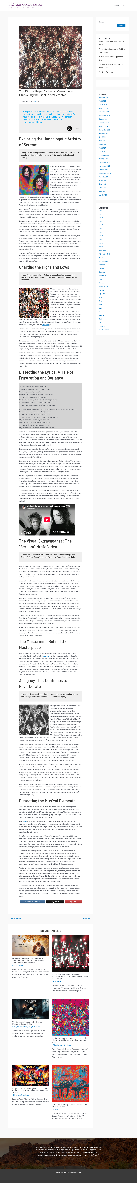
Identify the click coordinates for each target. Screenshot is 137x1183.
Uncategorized (104, 330)
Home (116, 5)
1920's (101, 211)
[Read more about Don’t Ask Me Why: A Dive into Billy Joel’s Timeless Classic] (70, 1083)
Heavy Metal (32, 1027)
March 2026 (103, 105)
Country (101, 268)
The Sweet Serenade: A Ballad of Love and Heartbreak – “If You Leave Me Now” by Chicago (70, 977)
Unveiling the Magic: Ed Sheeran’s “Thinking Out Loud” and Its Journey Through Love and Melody (28, 960)
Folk (100, 279)
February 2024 (104, 123)
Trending (102, 326)
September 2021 (105, 130)
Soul (100, 323)
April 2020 (102, 191)
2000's (101, 239)
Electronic (102, 276)
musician (46, 656)
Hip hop (101, 290)
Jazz (58, 981)
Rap (100, 312)
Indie (100, 297)
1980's (101, 232)
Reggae (101, 315)
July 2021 (102, 137)
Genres (101, 283)
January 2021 (103, 159)
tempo (24, 821)
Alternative (102, 250)
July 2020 (102, 180)
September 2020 (105, 173)
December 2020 (104, 162)
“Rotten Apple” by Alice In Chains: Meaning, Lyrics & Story (27, 1023)
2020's (101, 247)
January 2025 (103, 108)
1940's (101, 218)
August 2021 (103, 134)
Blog (123, 5)
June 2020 (102, 184)
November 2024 (104, 115)
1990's (14, 1027)
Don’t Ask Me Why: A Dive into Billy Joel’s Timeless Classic (70, 1105)
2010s (14, 965)
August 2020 (103, 177)
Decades (102, 272)
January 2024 (103, 126)
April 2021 (102, 148)
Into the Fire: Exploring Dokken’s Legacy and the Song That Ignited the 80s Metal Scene (30, 1090)
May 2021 (102, 144)
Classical (102, 265)
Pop (18, 965)
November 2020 (104, 166)
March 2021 (103, 152)
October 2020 (103, 170)
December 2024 (104, 112)
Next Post (87, 919)
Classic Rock (103, 261)
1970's (54, 1045)
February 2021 (104, 155)
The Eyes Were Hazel (106, 72)
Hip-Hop (102, 294)
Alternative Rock (22, 1027)
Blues (101, 258)
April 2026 (102, 101)
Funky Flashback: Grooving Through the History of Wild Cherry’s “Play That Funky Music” (70, 1040)
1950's (101, 221)
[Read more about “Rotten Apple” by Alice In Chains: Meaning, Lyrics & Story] (30, 1009)
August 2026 (103, 97)
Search (101, 22)
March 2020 (103, 195)
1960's (54, 981)
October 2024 (103, 119)
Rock (21, 965)
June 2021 (102, 141)
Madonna (45, 325)
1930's (101, 214)
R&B (100, 308)
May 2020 (102, 188)
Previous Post (15, 919)
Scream (35, 101)
